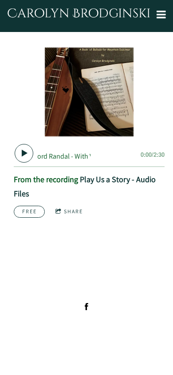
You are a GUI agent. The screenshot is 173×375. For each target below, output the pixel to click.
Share (73, 211)
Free (29, 211)
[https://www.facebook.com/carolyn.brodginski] (86, 306)
